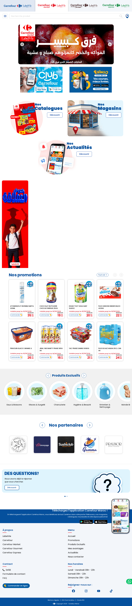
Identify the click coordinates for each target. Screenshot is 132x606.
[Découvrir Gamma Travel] (18, 445)
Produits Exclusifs (76, 544)
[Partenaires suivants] (90, 425)
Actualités (73, 552)
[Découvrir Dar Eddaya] (90, 445)
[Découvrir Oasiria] (66, 445)
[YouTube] (98, 591)
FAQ (5, 578)
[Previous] (115, 275)
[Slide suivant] (110, 44)
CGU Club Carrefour (68, 600)
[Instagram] (86, 591)
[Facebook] (73, 591)
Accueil (71, 536)
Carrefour (8, 540)
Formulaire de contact (14, 573)
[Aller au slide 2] (65, 61)
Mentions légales (53, 600)
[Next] (121, 275)
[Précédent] (48, 375)
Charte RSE (80, 600)
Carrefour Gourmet (12, 548)
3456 (8, 570)
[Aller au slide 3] (68, 61)
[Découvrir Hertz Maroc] (114, 445)
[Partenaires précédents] (42, 425)
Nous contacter (76, 556)
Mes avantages (75, 548)
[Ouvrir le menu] (5, 16)
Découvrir (55, 114)
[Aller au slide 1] (63, 61)
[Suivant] (84, 375)
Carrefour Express (12, 552)
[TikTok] (111, 591)
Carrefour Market (11, 544)
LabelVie (7, 536)
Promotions (74, 540)
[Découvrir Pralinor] (42, 445)
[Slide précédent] (22, 44)
